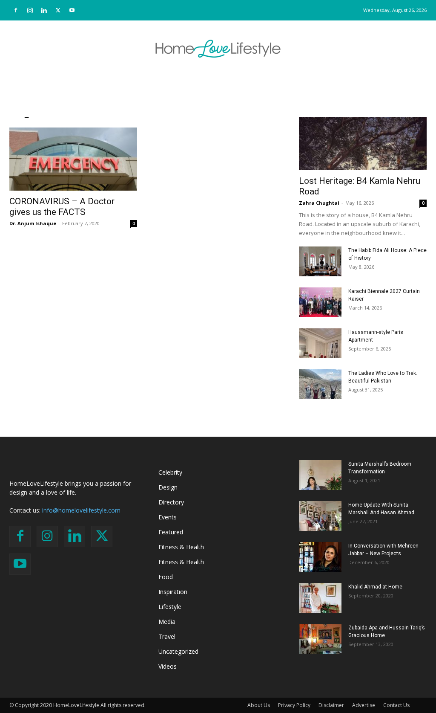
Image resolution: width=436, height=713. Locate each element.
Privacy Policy (294, 705)
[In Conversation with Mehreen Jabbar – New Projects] (320, 557)
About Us (258, 705)
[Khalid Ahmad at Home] (320, 598)
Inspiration (172, 592)
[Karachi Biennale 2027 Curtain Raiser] (320, 302)
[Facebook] (15, 10)
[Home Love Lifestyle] (218, 48)
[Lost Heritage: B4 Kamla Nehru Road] (363, 138)
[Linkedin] (43, 10)
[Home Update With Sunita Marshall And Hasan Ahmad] (320, 516)
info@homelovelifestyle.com (81, 510)
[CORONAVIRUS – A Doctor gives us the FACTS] (73, 159)
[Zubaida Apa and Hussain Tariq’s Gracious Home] (320, 639)
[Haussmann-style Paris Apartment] (320, 343)
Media (166, 621)
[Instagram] (29, 10)
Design (168, 487)
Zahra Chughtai (319, 203)
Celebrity (170, 472)
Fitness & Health (181, 547)
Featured (170, 532)
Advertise (363, 705)
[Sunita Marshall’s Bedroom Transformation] (320, 475)
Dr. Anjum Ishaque (32, 223)
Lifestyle (169, 607)
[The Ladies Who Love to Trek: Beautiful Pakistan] (320, 384)
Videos (167, 666)
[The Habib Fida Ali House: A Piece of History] (320, 261)
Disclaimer (331, 705)
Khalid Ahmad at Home (375, 587)
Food (165, 577)
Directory (171, 502)
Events (167, 517)
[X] (58, 10)
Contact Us (396, 705)
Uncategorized (178, 651)
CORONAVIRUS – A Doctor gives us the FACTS (62, 206)
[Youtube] (72, 10)
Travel (166, 636)
